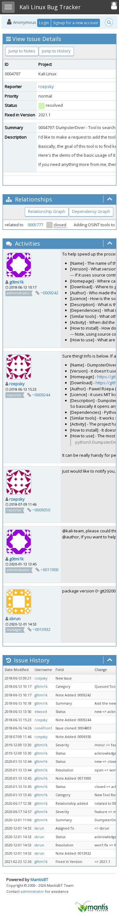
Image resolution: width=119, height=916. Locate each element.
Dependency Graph (91, 211)
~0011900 (49, 569)
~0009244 (41, 395)
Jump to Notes (22, 51)
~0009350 (41, 510)
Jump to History (56, 51)
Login (44, 22)
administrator (32, 891)
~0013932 (41, 629)
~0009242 (49, 293)
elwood (41, 711)
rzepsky (46, 86)
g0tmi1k (16, 282)
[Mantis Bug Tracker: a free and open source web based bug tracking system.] (92, 906)
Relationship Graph (46, 211)
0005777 (35, 225)
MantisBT (39, 879)
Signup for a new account (75, 22)
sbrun (15, 618)
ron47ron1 (43, 728)
